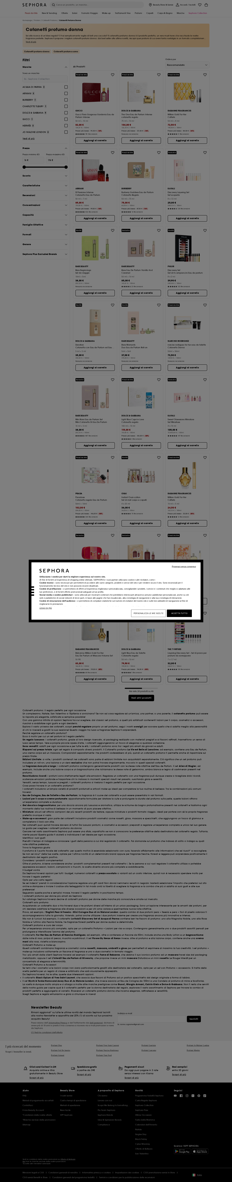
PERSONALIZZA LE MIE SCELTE (148, 613)
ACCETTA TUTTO (179, 613)
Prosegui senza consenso (184, 566)
